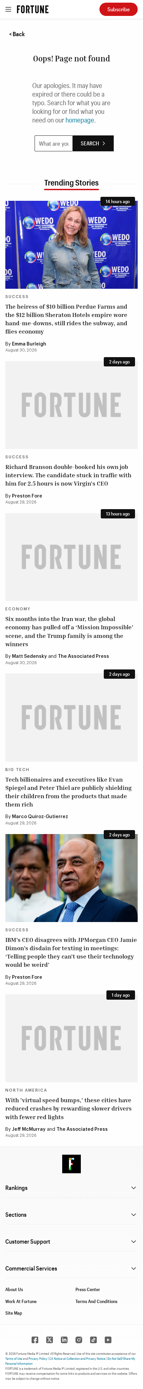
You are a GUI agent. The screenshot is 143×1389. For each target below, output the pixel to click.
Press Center (87, 1289)
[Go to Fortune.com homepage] (33, 9)
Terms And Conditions (96, 1301)
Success (17, 297)
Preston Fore (27, 496)
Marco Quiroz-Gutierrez (40, 816)
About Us (14, 1289)
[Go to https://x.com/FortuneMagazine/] (49, 1340)
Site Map (13, 1313)
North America (26, 1090)
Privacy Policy (38, 1358)
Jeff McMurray (29, 1129)
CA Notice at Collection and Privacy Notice (77, 1358)
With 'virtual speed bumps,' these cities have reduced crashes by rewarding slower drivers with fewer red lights (68, 1108)
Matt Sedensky (29, 656)
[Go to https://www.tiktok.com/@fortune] (93, 1340)
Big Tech (17, 770)
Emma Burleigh (29, 344)
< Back (17, 34)
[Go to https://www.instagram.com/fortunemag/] (79, 1340)
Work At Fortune (21, 1301)
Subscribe (118, 9)
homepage (80, 120)
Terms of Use (13, 1358)
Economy (18, 609)
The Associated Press (83, 656)
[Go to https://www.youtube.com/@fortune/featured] (108, 1340)
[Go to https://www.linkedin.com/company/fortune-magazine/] (64, 1340)
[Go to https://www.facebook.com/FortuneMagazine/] (35, 1340)
